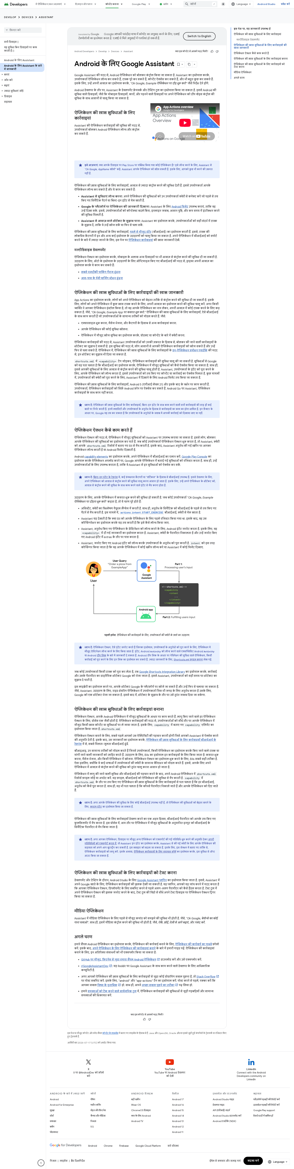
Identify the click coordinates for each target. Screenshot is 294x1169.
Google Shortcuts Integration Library (162, 672)
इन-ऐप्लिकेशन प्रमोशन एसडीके (189, 350)
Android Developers (84, 51)
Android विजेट (180, 206)
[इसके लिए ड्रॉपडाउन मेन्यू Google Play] (150, 4)
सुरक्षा (52, 1110)
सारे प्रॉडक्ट (173, 1145)
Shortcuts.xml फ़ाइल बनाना (188, 659)
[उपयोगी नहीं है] (217, 51)
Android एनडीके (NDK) (224, 1121)
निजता (93, 1121)
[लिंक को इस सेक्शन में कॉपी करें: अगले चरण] (95, 937)
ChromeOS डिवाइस (141, 1110)
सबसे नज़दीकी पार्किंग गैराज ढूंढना (100, 272)
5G (92, 1126)
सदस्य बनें (253, 1161)
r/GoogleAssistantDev (94, 966)
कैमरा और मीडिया (98, 1115)
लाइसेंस (64, 1160)
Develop (10, 17)
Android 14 (178, 1115)
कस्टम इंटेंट (96, 806)
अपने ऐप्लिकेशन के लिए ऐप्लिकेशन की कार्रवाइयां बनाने (124, 948)
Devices (28, 17)
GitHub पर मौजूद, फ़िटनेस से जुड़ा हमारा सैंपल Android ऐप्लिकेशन (118, 959)
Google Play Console (194, 456)
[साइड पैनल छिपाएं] (41, 1162)
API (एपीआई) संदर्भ (221, 1110)
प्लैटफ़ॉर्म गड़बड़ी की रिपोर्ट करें (266, 1099)
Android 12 (178, 1126)
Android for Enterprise (62, 1104)
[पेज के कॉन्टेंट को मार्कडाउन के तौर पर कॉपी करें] (189, 64)
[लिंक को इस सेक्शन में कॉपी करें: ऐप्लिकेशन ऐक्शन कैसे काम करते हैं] (135, 430)
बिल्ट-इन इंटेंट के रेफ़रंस (105, 477)
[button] (22, 74)
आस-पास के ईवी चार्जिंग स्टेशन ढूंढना (102, 278)
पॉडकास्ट (54, 1132)
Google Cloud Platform (148, 1145)
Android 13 (178, 1121)
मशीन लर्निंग (96, 1104)
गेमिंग (93, 1099)
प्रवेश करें (285, 4)
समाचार (53, 1121)
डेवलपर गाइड (218, 1104)
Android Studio (266, 4)
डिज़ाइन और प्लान (83, 4)
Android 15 (178, 1110)
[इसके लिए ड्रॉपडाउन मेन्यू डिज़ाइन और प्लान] (96, 4)
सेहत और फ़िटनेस (98, 1110)
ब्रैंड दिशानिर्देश (78, 1160)
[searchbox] (23, 30)
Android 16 (178, 1104)
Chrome (108, 1145)
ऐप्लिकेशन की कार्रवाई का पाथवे (193, 944)
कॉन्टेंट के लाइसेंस (110, 1033)
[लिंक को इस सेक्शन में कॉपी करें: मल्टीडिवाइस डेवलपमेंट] (109, 250)
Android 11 (177, 1132)
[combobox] (200, 4)
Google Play (139, 4)
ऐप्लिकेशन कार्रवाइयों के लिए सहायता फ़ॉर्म (155, 851)
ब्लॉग (165, 4)
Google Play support (264, 1110)
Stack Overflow (206, 976)
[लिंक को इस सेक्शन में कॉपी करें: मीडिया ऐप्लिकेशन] (107, 911)
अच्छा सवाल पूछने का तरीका (158, 985)
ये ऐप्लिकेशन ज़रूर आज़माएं (49, 4)
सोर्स (52, 1115)
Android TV (137, 1121)
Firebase (124, 1145)
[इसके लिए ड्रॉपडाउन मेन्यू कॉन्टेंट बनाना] (123, 4)
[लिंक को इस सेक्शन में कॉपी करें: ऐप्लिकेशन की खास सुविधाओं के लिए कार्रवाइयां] (94, 118)
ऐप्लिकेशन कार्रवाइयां (140, 240)
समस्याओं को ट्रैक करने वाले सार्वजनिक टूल (112, 991)
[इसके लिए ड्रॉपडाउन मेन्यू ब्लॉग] (172, 4)
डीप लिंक (101, 655)
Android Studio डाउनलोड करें (227, 1115)
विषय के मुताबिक (107, 985)
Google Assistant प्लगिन (152, 880)
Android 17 (178, 1099)
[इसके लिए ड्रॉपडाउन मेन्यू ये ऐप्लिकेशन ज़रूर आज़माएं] (66, 4)
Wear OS (136, 1104)
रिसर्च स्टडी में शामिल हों (263, 1115)
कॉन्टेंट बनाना (112, 4)
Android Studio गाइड (223, 1099)
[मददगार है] (212, 51)
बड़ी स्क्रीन (135, 1099)
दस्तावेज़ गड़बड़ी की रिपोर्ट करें (266, 1104)
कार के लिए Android (141, 1115)
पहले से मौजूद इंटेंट (140, 232)
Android (54, 1099)
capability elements (96, 456)
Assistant (46, 17)
